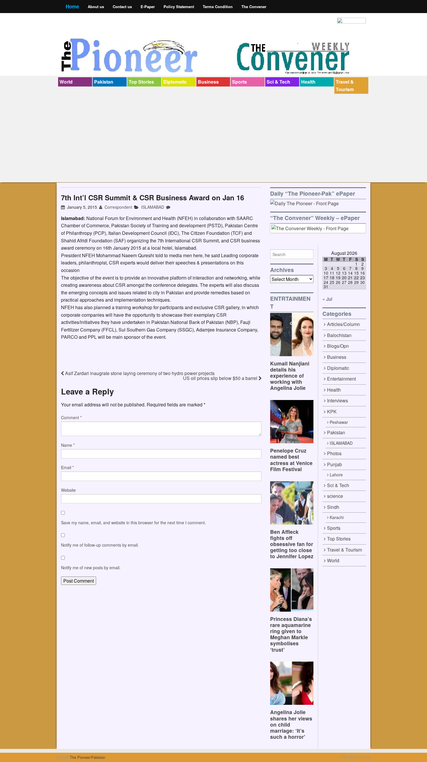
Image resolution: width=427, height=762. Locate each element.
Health (308, 81)
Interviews (337, 400)
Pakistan (103, 81)
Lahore (336, 475)
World (66, 81)
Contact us (122, 6)
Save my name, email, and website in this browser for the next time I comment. (133, 522)
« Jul (327, 299)
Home (72, 6)
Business (208, 81)
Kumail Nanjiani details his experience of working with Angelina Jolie (289, 375)
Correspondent (117, 207)
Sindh (333, 507)
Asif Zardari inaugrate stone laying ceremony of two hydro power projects (139, 373)
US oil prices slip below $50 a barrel (221, 378)
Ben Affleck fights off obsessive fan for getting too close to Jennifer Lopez (291, 544)
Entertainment (341, 378)
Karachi (337, 517)
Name (68, 445)
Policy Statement (179, 6)
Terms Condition (218, 6)
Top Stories (141, 81)
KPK (332, 411)
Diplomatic (175, 81)
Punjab (334, 464)
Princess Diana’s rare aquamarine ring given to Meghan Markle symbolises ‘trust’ (291, 634)
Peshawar (339, 422)
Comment (71, 417)
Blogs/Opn (338, 346)
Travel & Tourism (345, 85)
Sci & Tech (278, 81)
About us (96, 6)
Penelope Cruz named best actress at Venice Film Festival (291, 459)
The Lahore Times (355, 757)
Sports (239, 81)
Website (68, 490)
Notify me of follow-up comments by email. (100, 545)
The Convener (253, 6)
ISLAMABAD (152, 207)
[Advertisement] (213, 137)
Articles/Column (343, 324)
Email (67, 467)
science (335, 496)
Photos (334, 453)
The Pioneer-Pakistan (87, 757)
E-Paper (148, 6)
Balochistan (339, 335)
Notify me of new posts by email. (91, 567)
